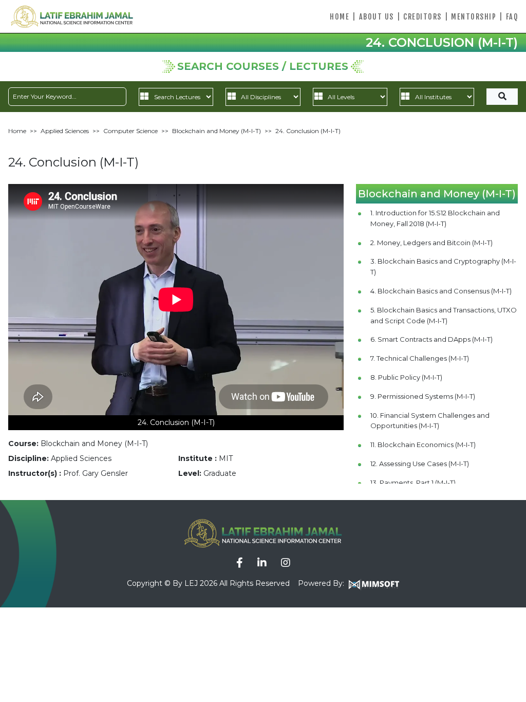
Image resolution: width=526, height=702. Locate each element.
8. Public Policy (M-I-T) (406, 377)
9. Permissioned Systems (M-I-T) (422, 396)
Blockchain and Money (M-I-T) (216, 131)
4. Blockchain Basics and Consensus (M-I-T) (441, 291)
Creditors (422, 16)
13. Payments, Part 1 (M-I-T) (413, 482)
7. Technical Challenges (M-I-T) (419, 358)
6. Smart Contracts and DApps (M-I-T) (431, 339)
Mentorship (473, 16)
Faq (512, 16)
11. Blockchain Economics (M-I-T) (423, 444)
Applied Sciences (65, 131)
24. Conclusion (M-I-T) (308, 131)
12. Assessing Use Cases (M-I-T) (419, 463)
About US (376, 16)
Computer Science (130, 131)
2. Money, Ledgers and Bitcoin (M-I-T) (431, 242)
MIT (226, 458)
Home (339, 16)
